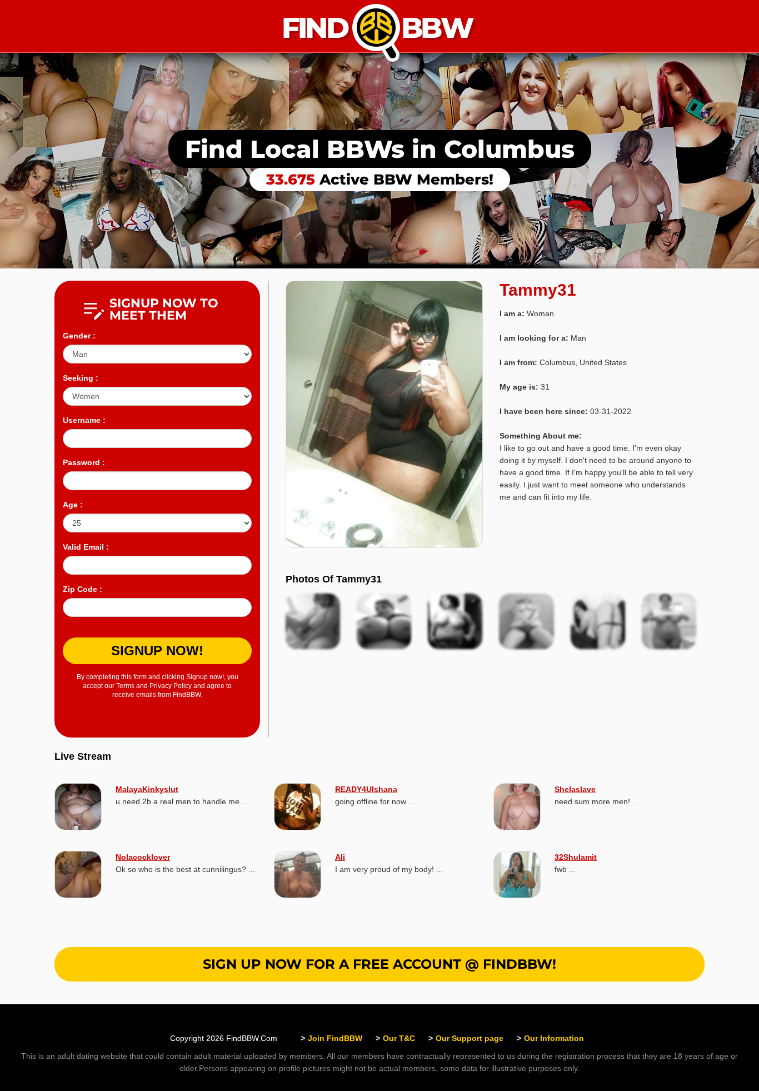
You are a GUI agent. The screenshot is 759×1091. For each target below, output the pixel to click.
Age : (73, 504)
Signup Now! (157, 650)
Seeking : (80, 377)
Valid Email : (86, 546)
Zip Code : (82, 589)
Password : (84, 462)
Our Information (554, 1038)
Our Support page (469, 1038)
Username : (84, 420)
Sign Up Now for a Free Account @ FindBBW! (379, 964)
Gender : (79, 335)
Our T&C (399, 1038)
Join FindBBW (335, 1038)
